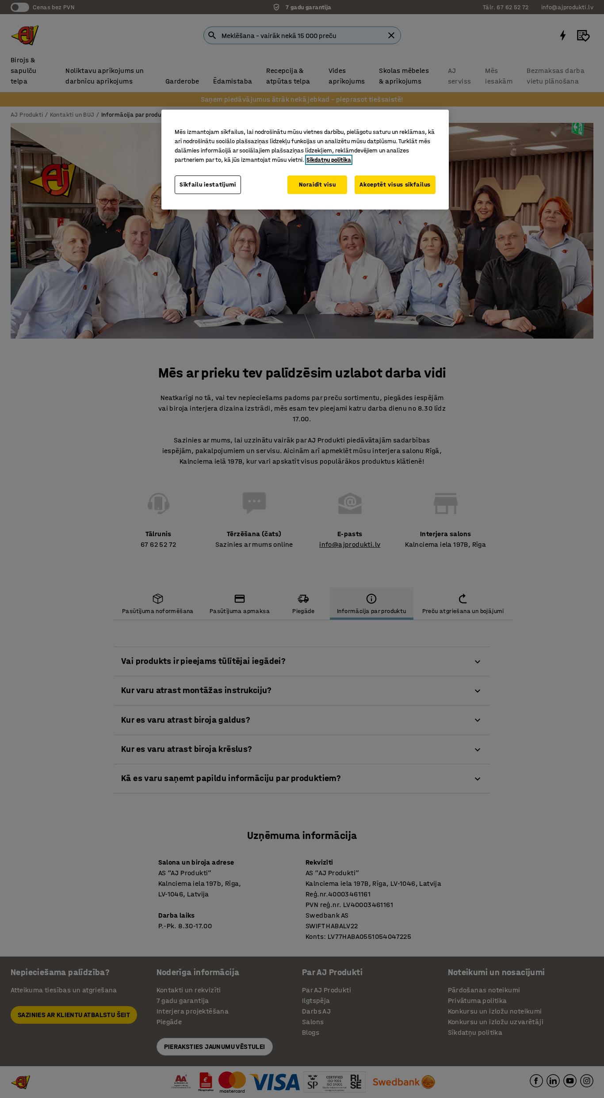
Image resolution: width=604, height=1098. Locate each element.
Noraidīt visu (317, 184)
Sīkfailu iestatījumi (208, 184)
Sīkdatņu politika (328, 160)
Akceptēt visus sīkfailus (395, 184)
